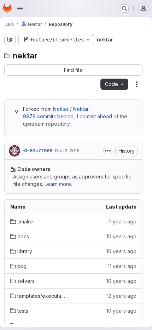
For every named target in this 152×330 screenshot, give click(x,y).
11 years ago (122, 221)
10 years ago (121, 236)
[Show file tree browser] (10, 39)
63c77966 (40, 150)
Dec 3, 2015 (67, 150)
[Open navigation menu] (20, 8)
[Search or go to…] (124, 8)
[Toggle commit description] (107, 151)
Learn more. (58, 184)
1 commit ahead (94, 116)
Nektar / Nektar (71, 109)
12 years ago (121, 296)
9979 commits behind (48, 116)
